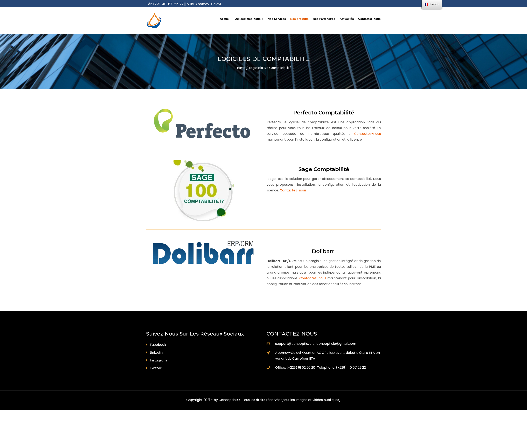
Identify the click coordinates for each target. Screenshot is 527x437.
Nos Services (277, 18)
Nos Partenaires (324, 18)
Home (240, 67)
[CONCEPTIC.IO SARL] (173, 20)
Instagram (158, 360)
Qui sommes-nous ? (249, 18)
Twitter (156, 368)
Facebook (158, 344)
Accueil (225, 18)
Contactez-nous (369, 18)
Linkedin (156, 352)
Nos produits (299, 18)
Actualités (347, 18)
